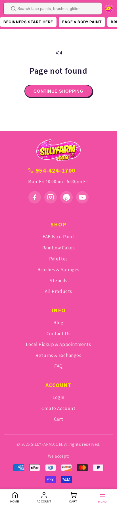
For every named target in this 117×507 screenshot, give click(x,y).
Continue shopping (58, 91)
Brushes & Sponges (58, 269)
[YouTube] (82, 197)
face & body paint (82, 22)
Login (58, 397)
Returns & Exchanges (58, 355)
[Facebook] (34, 197)
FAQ (58, 366)
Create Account (58, 408)
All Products (58, 291)
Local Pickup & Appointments (58, 344)
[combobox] (53, 8)
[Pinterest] (66, 197)
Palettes (58, 259)
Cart (58, 419)
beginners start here (28, 22)
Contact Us (59, 333)
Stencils (58, 280)
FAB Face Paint (58, 237)
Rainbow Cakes (58, 248)
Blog (58, 322)
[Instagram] (50, 197)
